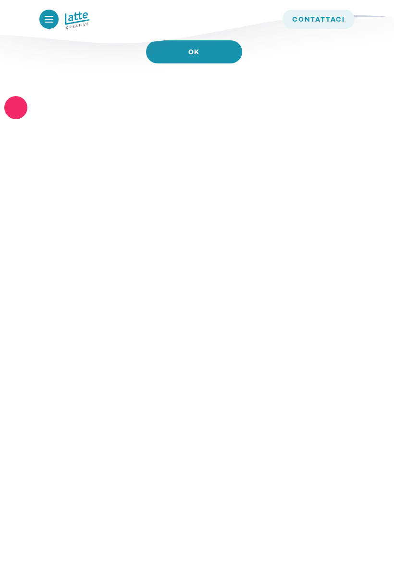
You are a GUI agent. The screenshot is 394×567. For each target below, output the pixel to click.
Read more (194, 80)
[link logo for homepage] (77, 20)
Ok (194, 52)
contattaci (318, 19)
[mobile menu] (49, 19)
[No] (15, 107)
